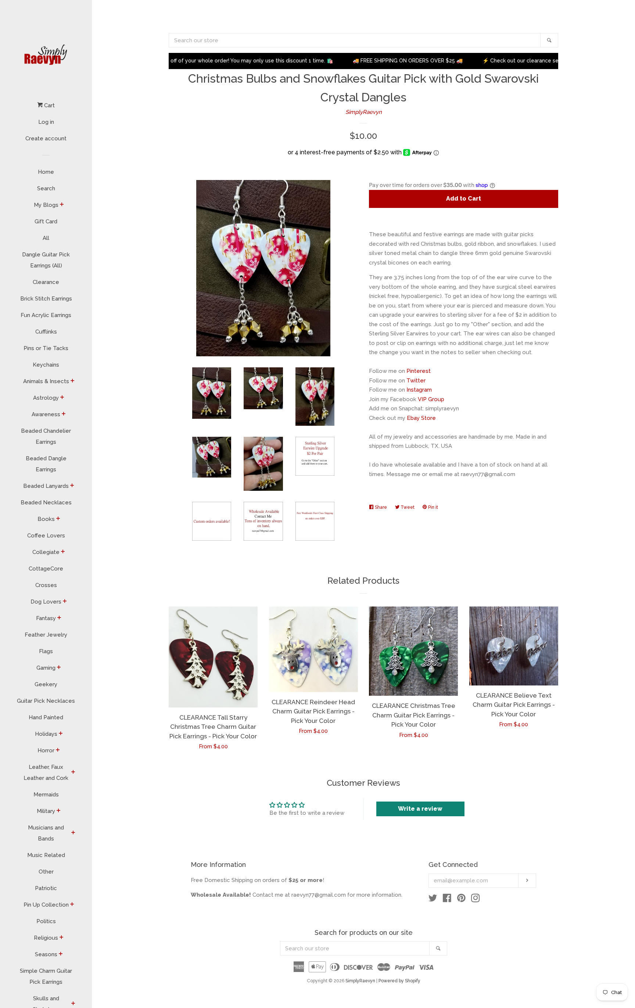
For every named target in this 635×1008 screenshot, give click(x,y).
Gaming (45, 668)
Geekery (46, 684)
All (46, 238)
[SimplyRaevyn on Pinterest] (461, 899)
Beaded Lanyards (46, 486)
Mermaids (46, 794)
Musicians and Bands (46, 833)
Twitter (416, 380)
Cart (49, 105)
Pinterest (418, 371)
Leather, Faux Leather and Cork (46, 772)
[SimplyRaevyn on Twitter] (432, 899)
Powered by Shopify (399, 980)
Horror (45, 750)
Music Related (46, 855)
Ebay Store (421, 418)
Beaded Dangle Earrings (46, 464)
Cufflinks (46, 331)
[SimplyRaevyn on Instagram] (475, 899)
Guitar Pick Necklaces (46, 701)
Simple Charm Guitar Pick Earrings (46, 976)
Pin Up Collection (46, 904)
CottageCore (46, 568)
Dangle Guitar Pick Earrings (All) (46, 260)
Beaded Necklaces (46, 502)
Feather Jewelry (46, 634)
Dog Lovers (46, 601)
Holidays (46, 734)
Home (46, 172)
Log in (46, 122)
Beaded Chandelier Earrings (46, 436)
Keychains (46, 364)
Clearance (46, 282)
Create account (46, 138)
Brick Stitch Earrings (46, 298)
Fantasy (46, 618)
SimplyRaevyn (363, 112)
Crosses (46, 585)
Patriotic (46, 888)
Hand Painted (46, 717)
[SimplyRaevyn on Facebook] (447, 899)
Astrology (46, 398)
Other (46, 871)
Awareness (46, 414)
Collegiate (46, 552)
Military (46, 811)
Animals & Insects (46, 381)
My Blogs (46, 205)
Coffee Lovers (46, 535)
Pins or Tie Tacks (46, 348)
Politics (46, 921)
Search (46, 188)
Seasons (46, 954)
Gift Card (46, 221)
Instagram (419, 389)
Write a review (420, 808)
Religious (46, 938)
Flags (46, 651)
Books (46, 519)
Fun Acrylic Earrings (46, 315)
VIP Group (431, 399)
